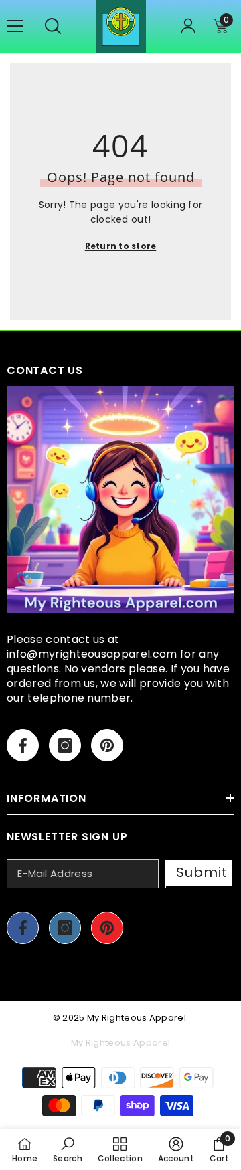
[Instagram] (65, 745)
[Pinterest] (107, 745)
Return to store (121, 246)
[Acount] (188, 26)
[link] (68, 1149)
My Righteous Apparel (136, 1017)
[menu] (15, 26)
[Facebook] (23, 745)
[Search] (53, 26)
